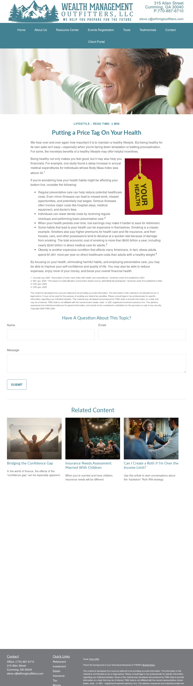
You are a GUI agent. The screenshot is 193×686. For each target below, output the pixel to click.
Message (13, 350)
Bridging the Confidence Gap (30, 463)
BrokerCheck (148, 664)
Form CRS (94, 658)
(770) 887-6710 (24, 661)
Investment (59, 666)
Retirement (59, 661)
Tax (55, 680)
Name (11, 325)
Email (102, 325)
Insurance (59, 676)
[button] (21, 30)
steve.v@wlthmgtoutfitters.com (25, 673)
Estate (56, 671)
